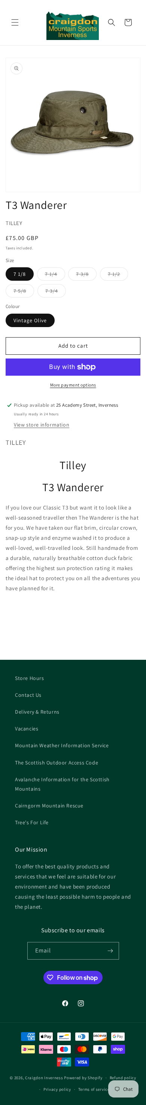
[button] (15, 22)
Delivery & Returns (37, 711)
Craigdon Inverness (44, 1077)
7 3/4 (55, 292)
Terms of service (94, 1089)
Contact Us (28, 695)
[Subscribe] (110, 951)
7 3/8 (86, 275)
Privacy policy (57, 1089)
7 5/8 (23, 292)
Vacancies (26, 728)
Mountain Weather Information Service (62, 745)
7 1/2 (118, 275)
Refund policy (123, 1077)
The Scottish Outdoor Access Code (56, 762)
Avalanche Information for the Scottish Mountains (62, 784)
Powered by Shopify (83, 1077)
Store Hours (29, 678)
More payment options (73, 385)
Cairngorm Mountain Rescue (49, 805)
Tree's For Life (32, 822)
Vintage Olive (30, 320)
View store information (41, 424)
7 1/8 (19, 274)
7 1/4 (55, 275)
